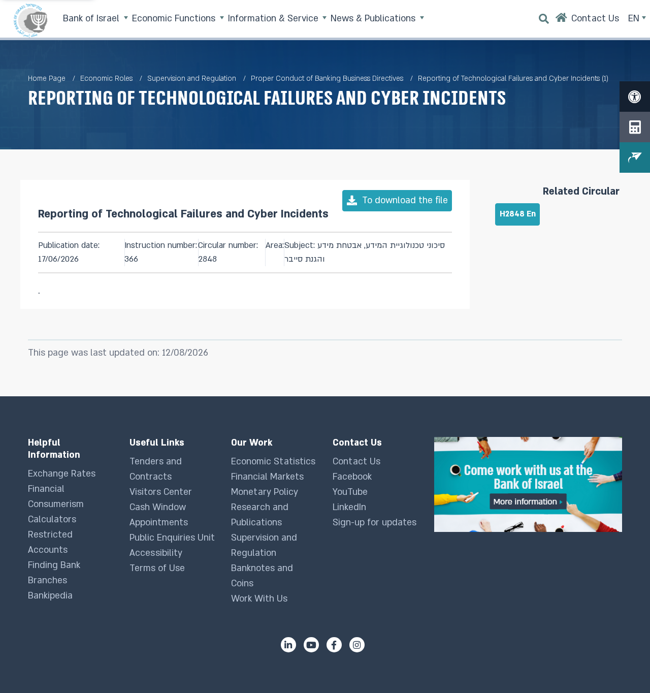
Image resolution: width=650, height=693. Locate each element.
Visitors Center (160, 492)
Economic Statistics (273, 461)
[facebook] (334, 644)
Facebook (352, 477)
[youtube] (311, 644)
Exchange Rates (61, 474)
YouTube (350, 492)
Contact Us (356, 461)
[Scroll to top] (622, 665)
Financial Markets (267, 477)
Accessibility (155, 553)
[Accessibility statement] (635, 96)
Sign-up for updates (374, 522)
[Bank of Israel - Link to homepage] (30, 20)
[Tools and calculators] (635, 127)
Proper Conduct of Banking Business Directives (327, 78)
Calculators (52, 519)
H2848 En (518, 214)
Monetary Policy (264, 492)
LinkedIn (349, 507)
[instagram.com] (357, 644)
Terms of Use (157, 568)
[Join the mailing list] (635, 157)
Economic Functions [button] (175, 18)
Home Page (47, 78)
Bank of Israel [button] (92, 18)
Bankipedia (50, 596)
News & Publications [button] (374, 18)
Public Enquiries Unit (172, 538)
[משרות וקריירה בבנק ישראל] (528, 484)
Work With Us (259, 599)
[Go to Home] (561, 20)
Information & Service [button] (274, 18)
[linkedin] (288, 644)
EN (635, 18)
